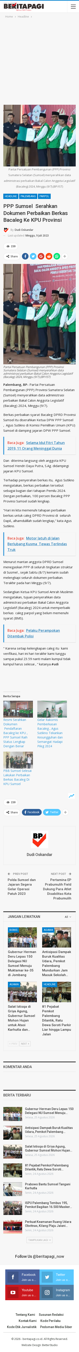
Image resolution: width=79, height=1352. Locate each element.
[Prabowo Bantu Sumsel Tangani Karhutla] (12, 1189)
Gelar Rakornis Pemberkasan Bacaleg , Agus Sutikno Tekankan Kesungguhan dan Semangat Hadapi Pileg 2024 (50, 733)
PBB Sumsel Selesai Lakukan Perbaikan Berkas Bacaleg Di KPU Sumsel (17, 777)
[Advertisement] (39, 60)
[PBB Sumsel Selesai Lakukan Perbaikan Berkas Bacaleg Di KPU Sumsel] (18, 760)
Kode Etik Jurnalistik (21, 1327)
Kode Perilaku (50, 1321)
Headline (11, 196)
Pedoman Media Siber (56, 1327)
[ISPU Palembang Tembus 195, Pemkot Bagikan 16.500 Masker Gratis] (12, 1208)
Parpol (44, 196)
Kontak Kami (28, 1321)
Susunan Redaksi (51, 1314)
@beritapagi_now (48, 1256)
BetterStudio (50, 1345)
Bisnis (13, 929)
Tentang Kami (25, 1314)
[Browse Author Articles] (39, 839)
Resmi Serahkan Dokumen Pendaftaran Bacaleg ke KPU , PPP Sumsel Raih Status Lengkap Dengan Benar (15, 733)
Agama (48, 929)
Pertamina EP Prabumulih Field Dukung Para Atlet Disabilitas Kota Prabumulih (57, 889)
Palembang (28, 196)
